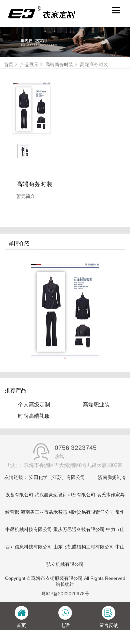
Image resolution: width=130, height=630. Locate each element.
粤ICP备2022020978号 (65, 593)
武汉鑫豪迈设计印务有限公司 (65, 494)
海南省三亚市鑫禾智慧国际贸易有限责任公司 (67, 512)
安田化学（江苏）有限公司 (57, 477)
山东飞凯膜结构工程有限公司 (83, 546)
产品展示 (29, 64)
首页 (8, 64)
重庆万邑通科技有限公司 (79, 529)
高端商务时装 (59, 64)
